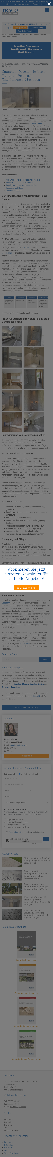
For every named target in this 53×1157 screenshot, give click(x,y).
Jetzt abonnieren (26, 587)
